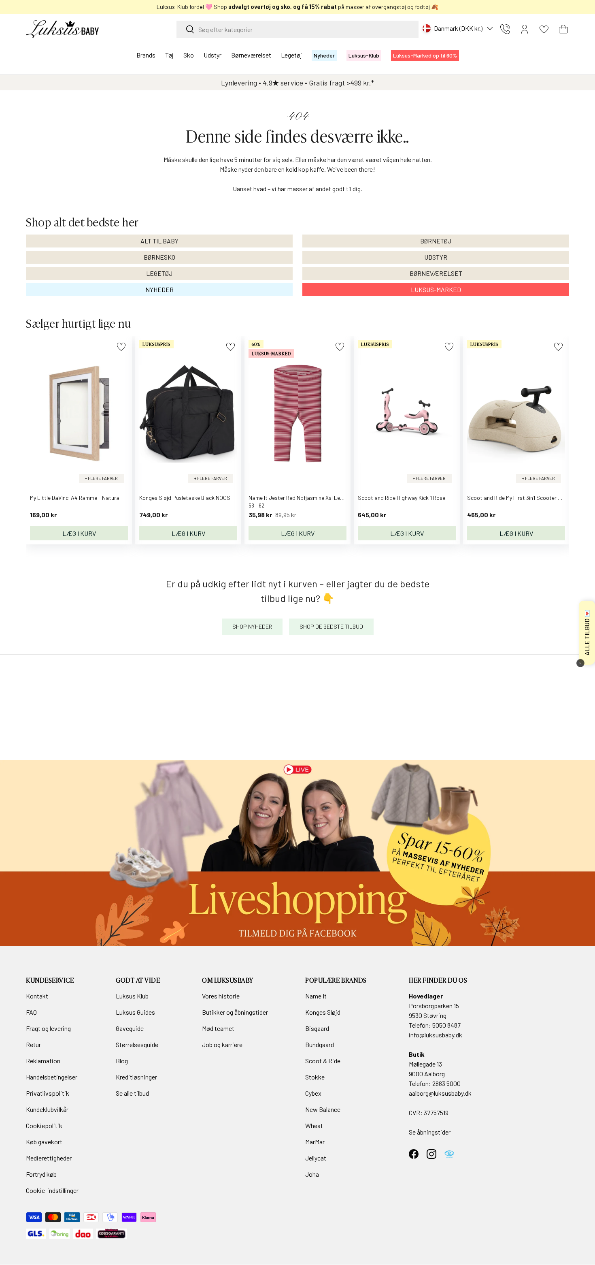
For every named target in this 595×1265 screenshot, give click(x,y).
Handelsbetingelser (51, 1077)
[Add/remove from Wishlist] (121, 346)
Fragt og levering (48, 1028)
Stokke (315, 1077)
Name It (316, 996)
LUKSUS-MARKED (436, 289)
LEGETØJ (159, 273)
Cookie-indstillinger (52, 1190)
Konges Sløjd (322, 1012)
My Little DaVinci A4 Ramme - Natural (75, 497)
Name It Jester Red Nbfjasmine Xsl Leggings (303, 497)
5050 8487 (446, 1025)
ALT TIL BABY (159, 241)
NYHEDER (159, 289)
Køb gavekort (44, 1142)
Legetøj (291, 55)
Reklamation (43, 1060)
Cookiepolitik (44, 1125)
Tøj (169, 55)
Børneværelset (251, 55)
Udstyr (212, 55)
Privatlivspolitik (47, 1093)
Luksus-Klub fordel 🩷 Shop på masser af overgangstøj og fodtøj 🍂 (297, 6)
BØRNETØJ (435, 241)
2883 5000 (446, 1083)
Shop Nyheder (252, 626)
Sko (188, 55)
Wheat (314, 1125)
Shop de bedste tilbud (331, 626)
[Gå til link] (297, 853)
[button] (563, 29)
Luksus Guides (135, 1012)
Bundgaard (319, 1044)
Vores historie (221, 996)
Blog (122, 1060)
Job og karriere (222, 1044)
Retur (33, 1044)
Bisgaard (317, 1028)
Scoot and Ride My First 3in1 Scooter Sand (519, 497)
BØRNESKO (159, 257)
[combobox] (297, 29)
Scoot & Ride (322, 1060)
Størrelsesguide (137, 1044)
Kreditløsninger (136, 1077)
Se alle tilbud (132, 1093)
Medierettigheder (49, 1158)
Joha (312, 1174)
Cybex (313, 1093)
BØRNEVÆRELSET (436, 273)
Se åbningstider (429, 1132)
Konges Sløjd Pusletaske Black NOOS (184, 497)
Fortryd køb (41, 1174)
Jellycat (315, 1158)
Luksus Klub (132, 996)
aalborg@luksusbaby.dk (440, 1093)
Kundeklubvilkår (47, 1109)
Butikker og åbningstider (235, 1012)
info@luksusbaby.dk (435, 1035)
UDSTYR (435, 257)
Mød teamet (218, 1028)
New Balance (322, 1109)
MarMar (315, 1142)
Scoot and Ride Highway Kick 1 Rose (401, 497)
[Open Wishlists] (544, 29)
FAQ (31, 1012)
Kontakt (37, 996)
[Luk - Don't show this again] (580, 663)
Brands (145, 55)
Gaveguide (130, 1028)
